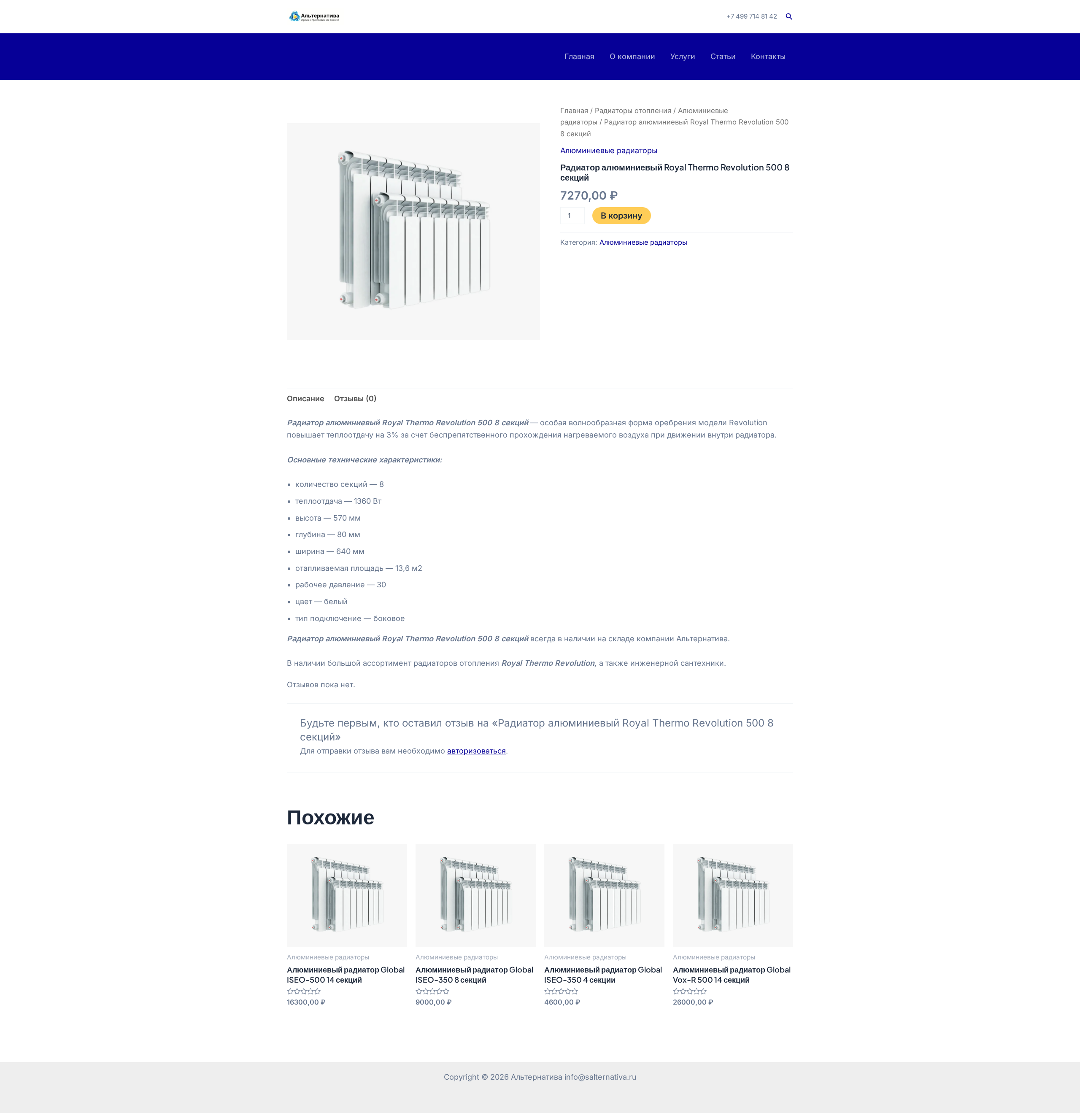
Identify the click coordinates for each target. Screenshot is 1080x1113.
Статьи (723, 56)
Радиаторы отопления (633, 110)
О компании (632, 56)
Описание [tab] (305, 398)
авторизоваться (476, 750)
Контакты (768, 56)
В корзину (622, 216)
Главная (579, 56)
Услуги (682, 56)
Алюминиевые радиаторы (608, 150)
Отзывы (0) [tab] (355, 398)
